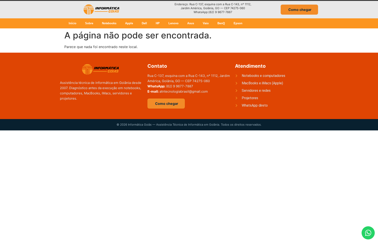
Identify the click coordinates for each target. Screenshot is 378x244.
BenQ (221, 23)
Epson (238, 23)
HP (158, 23)
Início (72, 23)
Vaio (206, 23)
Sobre (89, 23)
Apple (129, 23)
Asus (190, 23)
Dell (144, 23)
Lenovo (173, 23)
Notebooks (109, 23)
